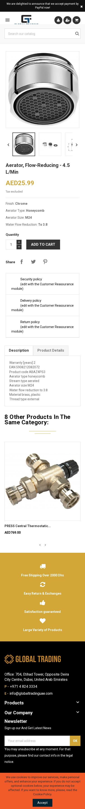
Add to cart (43, 244)
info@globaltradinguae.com (31, 693)
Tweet (33, 261)
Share (21, 261)
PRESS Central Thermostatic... (28, 526)
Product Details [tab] (50, 350)
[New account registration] (67, 20)
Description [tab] (19, 350)
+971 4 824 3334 (23, 686)
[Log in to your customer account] (58, 20)
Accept (42, 803)
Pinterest (45, 261)
